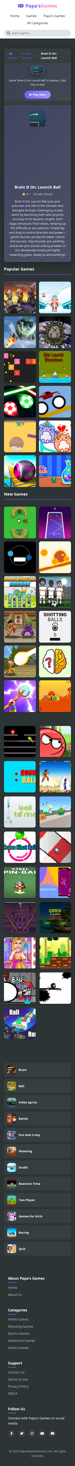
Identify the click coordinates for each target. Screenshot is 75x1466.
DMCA (12, 1393)
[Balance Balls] (55, 557)
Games (31, 16)
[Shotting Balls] (55, 627)
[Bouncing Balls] (20, 367)
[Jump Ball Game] (20, 741)
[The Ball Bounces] (55, 812)
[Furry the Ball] (55, 988)
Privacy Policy (18, 1386)
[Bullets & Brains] (20, 297)
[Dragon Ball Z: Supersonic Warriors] (55, 776)
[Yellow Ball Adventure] (55, 953)
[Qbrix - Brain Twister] (55, 917)
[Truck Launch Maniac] (55, 402)
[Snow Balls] (55, 297)
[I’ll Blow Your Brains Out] (20, 522)
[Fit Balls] (55, 471)
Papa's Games (54, 16)
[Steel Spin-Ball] (20, 882)
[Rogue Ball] (20, 776)
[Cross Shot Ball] (20, 847)
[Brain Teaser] (55, 661)
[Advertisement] (37, 157)
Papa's (41, 5)
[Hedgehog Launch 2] (20, 332)
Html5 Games (18, 1319)
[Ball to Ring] (20, 812)
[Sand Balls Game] (20, 436)
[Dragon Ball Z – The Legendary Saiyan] (20, 661)
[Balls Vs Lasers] (20, 402)
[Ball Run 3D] (20, 1023)
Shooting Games (20, 1326)
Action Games (18, 1348)
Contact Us (16, 1372)
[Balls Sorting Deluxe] (20, 592)
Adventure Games (21, 1340)
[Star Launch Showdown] (55, 367)
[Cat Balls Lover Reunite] (55, 436)
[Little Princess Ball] (20, 953)
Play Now (39, 94)
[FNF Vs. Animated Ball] (20, 988)
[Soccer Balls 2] (55, 592)
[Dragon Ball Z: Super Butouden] (20, 627)
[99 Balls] (55, 522)
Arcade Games (26, 56)
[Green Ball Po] (55, 696)
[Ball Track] (55, 847)
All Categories (37, 23)
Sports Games (18, 1333)
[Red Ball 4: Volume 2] (55, 741)
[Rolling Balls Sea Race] (20, 471)
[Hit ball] (20, 696)
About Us (15, 1295)
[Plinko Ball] (20, 917)
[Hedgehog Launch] (55, 332)
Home (14, 16)
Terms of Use (18, 1379)
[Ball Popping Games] (55, 882)
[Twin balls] (20, 557)
